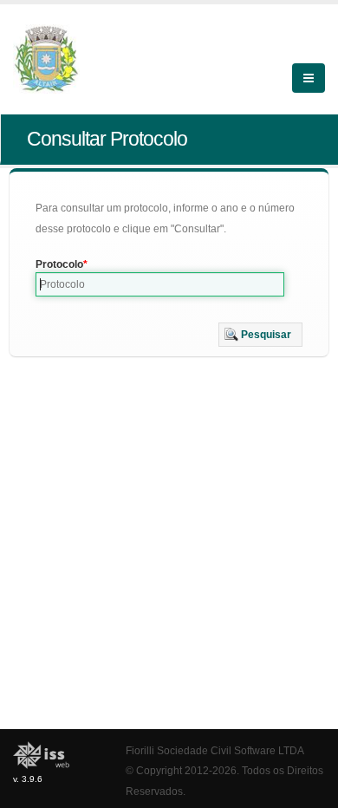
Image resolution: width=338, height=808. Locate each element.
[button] (260, 335)
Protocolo (59, 264)
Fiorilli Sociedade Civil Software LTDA (215, 750)
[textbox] (160, 284)
